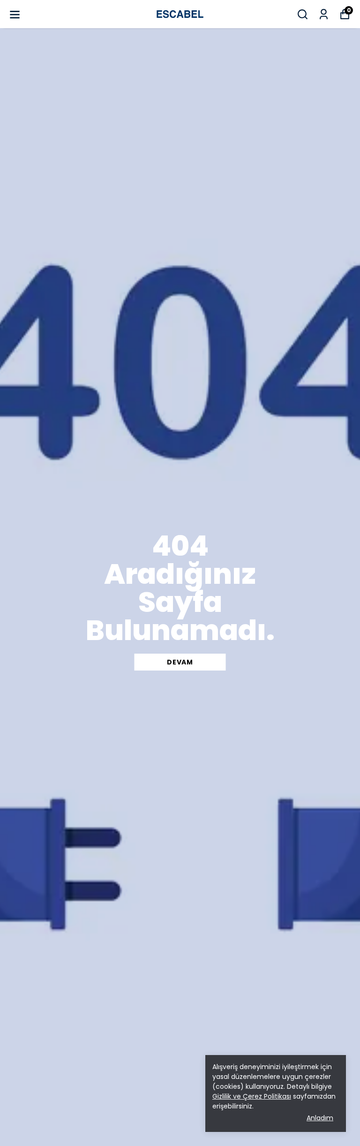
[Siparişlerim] (324, 14)
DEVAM (180, 662)
